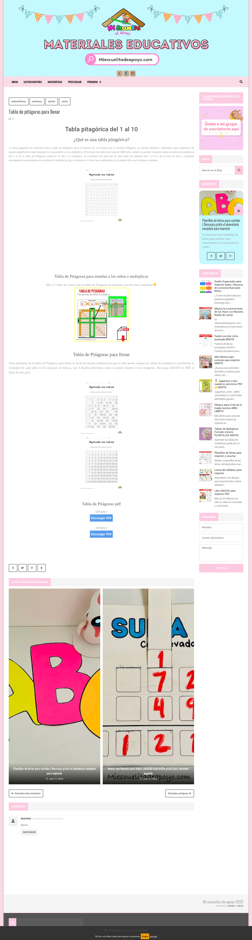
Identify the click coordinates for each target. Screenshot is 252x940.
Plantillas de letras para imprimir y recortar (227, 454)
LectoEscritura (33, 82)
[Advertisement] (101, 250)
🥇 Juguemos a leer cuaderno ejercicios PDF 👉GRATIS (228, 384)
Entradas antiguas (178, 793)
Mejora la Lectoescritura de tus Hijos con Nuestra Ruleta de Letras (228, 312)
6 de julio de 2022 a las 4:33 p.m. (48, 818)
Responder (29, 832)
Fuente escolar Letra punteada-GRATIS (226, 338)
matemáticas (18, 101)
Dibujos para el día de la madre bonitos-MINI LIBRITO (228, 408)
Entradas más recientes (27, 793)
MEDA (240, 906)
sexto (65, 101)
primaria (37, 101)
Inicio (15, 82)
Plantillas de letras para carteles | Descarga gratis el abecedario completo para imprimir (221, 224)
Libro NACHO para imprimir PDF (225, 492)
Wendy (231, 906)
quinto (51, 101)
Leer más (153, 936)
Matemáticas (55, 82)
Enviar (222, 568)
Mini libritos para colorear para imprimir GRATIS (227, 360)
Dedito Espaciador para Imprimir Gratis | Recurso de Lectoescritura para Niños (228, 286)
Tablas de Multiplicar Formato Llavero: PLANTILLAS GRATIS (226, 432)
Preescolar (75, 82)
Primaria (92, 82)
